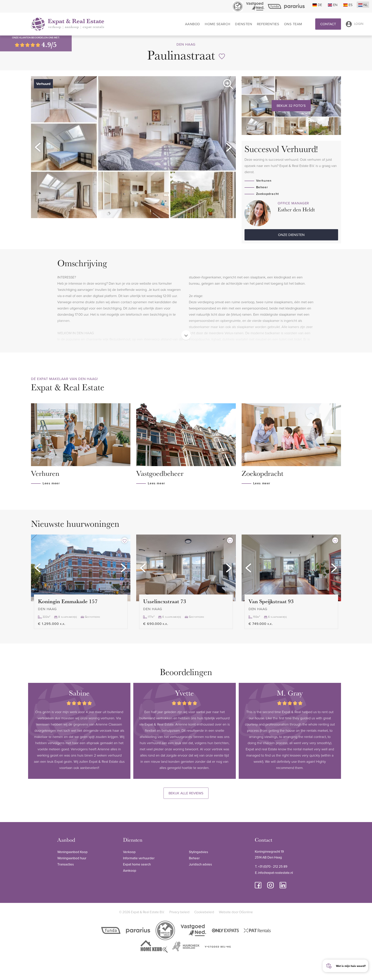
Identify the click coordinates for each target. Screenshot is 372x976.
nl (365, 4)
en (335, 4)
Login (358, 24)
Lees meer (51, 483)
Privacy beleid (179, 912)
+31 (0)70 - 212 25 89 (272, 866)
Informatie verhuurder (139, 858)
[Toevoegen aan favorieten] (124, 540)
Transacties (65, 864)
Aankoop (129, 870)
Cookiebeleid (204, 912)
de (320, 4)
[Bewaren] (222, 56)
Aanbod (192, 24)
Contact (328, 24)
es (350, 4)
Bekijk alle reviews (186, 793)
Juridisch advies (200, 864)
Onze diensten (291, 234)
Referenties (268, 24)
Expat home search (137, 864)
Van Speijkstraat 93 (271, 601)
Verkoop (129, 852)
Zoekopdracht (267, 194)
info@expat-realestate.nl (275, 872)
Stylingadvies (198, 852)
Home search (217, 24)
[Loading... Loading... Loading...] (80, 568)
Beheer (262, 187)
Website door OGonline (236, 912)
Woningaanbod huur (71, 858)
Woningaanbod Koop (72, 852)
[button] (38, 147)
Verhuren (264, 180)
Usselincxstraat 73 (164, 601)
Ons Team (293, 24)
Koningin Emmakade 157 (68, 601)
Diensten (243, 24)
